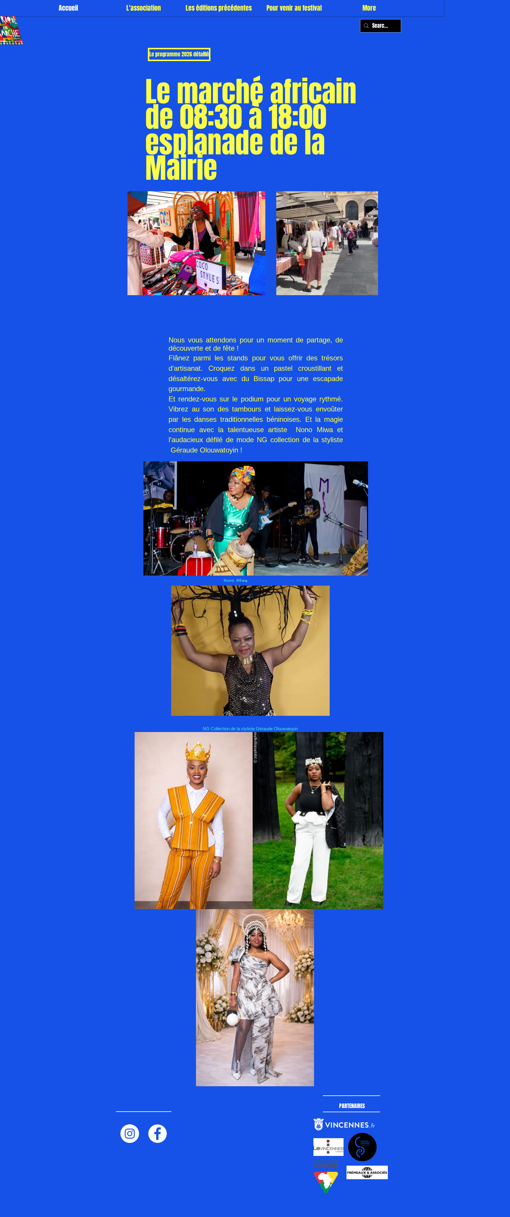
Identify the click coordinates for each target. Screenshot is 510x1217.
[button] (143, 8)
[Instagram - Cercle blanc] (129, 1133)
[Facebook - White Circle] (157, 1133)
